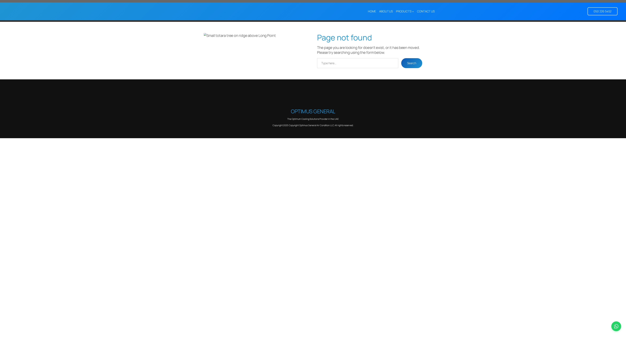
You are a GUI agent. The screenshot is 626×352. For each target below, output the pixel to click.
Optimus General (313, 111)
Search (411, 63)
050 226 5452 (602, 11)
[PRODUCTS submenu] (413, 11)
